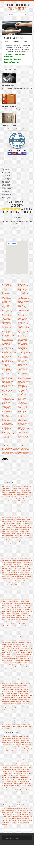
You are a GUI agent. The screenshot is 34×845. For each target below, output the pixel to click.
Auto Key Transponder (23, 344)
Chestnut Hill (7, 754)
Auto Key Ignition (21, 382)
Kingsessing (26, 761)
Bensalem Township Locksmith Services (20, 642)
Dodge (8, 453)
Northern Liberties (19, 789)
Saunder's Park (10, 783)
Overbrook (4, 802)
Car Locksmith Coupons (7, 285)
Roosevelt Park (20, 752)
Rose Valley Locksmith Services (9, 709)
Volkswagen (19, 452)
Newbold (22, 802)
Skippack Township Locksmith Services (10, 658)
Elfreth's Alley (20, 765)
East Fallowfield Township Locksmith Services (16, 513)
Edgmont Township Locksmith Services (19, 693)
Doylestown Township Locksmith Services (11, 625)
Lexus (5, 445)
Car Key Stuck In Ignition (7, 420)
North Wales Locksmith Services (18, 605)
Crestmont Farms (12, 793)
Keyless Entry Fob (22, 427)
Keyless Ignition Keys (22, 360)
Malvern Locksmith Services (17, 586)
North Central (20, 820)
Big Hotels (17, 810)
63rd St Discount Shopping (25, 783)
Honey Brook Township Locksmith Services (20, 570)
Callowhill (9, 750)
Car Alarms (20, 305)
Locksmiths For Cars (22, 340)
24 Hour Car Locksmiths (7, 369)
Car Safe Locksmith (6, 407)
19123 (9, 722)
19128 (26, 726)
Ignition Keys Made (22, 341)
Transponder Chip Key (7, 423)
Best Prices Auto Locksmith (24, 428)
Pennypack (23, 769)
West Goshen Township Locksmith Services (20, 566)
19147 (29, 726)
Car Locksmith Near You (23, 314)
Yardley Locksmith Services (26, 695)
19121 (6, 718)
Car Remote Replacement (23, 362)
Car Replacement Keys (23, 311)
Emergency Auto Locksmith (8, 433)
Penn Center (13, 738)
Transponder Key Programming (25, 352)
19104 (9, 724)
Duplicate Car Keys (6, 437)
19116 (9, 726)
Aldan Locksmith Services (25, 486)
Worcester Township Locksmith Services (15, 539)
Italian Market (7, 795)
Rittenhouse (4, 791)
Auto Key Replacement (23, 321)
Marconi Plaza (10, 746)
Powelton (25, 777)
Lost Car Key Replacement (7, 349)
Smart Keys (4, 302)
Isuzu (6, 451)
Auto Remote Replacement (24, 301)
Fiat (5, 453)
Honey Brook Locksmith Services (22, 666)
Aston (14, 767)
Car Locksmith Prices (6, 309)
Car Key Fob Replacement (7, 362)
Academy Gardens (6, 810)
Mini (19, 449)
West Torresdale (26, 757)
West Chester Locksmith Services (13, 640)
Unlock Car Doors (6, 347)
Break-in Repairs (21, 377)
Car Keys (20, 410)
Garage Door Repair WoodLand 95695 (10, 472)
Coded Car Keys (5, 306)
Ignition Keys (5, 403)
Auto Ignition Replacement (24, 324)
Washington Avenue (20, 808)
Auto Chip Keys (5, 415)
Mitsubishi (4, 449)
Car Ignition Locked (22, 372)
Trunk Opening (5, 289)
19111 (22, 718)
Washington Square (20, 787)
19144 (3, 724)
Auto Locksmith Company (7, 361)
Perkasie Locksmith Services (17, 691)
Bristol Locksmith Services (17, 654)
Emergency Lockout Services (24, 310)
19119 (16, 726)
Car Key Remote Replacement (24, 376)
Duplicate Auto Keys (6, 323)
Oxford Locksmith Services (21, 525)
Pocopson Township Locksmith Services (20, 613)
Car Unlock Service (6, 319)
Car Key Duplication (6, 389)
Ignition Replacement (22, 391)
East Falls (16, 783)
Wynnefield (10, 816)
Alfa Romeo (16, 445)
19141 (9, 728)
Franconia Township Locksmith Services (20, 507)
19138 (29, 722)
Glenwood (27, 759)
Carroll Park (4, 785)
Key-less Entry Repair (22, 294)
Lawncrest (4, 763)
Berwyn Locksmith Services (12, 675)
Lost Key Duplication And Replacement (7, 386)
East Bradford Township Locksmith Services (15, 677)
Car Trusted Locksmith (23, 286)
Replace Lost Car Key (22, 420)
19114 (6, 724)
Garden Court (24, 822)
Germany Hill (17, 800)
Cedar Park (26, 806)
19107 (22, 722)
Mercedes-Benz (13, 452)
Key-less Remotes (22, 353)
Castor (9, 798)
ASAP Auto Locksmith (22, 351)
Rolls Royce (26, 449)
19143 (3, 728)
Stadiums (14, 771)
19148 (22, 726)
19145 (16, 720)
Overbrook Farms (10, 822)
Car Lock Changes (6, 380)
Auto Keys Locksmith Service (24, 298)
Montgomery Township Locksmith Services (11, 543)
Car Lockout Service (22, 412)
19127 (29, 720)
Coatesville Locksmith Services (18, 578)
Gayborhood (18, 763)
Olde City (30, 748)
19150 (6, 720)
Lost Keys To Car (5, 296)
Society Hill (28, 798)
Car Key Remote (21, 424)
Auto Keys (20, 415)
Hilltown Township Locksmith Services (14, 660)
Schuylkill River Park (12, 752)
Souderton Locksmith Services (8, 615)
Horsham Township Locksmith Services (10, 593)
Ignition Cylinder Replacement (8, 366)
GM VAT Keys (20, 365)
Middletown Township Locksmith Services (20, 494)
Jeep (30, 445)
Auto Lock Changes (22, 309)
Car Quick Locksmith (22, 347)
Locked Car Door (21, 322)
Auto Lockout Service (6, 331)
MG (5, 447)
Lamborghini (14, 451)
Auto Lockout (21, 361)
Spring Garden (10, 785)
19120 (26, 720)
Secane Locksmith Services (21, 502)
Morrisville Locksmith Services (22, 668)
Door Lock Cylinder (6, 318)
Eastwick (12, 810)
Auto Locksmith (5, 353)
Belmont (28, 769)
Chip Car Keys (21, 390)
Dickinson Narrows (10, 757)
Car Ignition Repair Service (8, 330)
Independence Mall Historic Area (18, 798)
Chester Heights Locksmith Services (24, 572)
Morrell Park (4, 798)
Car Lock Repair (5, 412)
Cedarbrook (14, 750)
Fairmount (4, 777)
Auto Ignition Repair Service (8, 381)
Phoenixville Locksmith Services (13, 490)
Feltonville (22, 810)
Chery (26, 452)
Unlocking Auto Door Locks (24, 381)
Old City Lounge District (18, 748)
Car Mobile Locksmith (6, 298)
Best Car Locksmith (22, 338)
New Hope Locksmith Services (8, 572)
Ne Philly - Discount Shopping (23, 781)
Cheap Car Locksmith (6, 310)
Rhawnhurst (17, 769)
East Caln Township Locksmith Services (22, 496)
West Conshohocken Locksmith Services (15, 627)
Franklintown (5, 820)
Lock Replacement (22, 336)
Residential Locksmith (9, 106)
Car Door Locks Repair (22, 315)
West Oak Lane (19, 767)
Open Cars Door (21, 402)
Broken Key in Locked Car (7, 300)
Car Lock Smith (5, 425)
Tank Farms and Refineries (9, 808)
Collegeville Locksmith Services (13, 492)
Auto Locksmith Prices (23, 397)
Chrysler (8, 449)
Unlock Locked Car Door (23, 411)
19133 (19, 720)
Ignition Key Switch (6, 432)
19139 (13, 720)
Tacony (30, 810)
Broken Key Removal (22, 416)
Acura (9, 451)
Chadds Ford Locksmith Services (22, 509)
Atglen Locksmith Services (17, 634)
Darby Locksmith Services (21, 632)
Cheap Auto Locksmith (23, 431)
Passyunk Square (19, 757)
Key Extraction (5, 401)
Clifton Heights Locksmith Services (18, 607)
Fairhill (26, 810)
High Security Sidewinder (23, 423)
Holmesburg (20, 761)
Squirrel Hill (26, 754)
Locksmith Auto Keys (6, 328)
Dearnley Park (14, 754)
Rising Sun (7, 738)
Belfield (8, 765)
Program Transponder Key (7, 424)
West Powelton (13, 765)
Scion (3, 447)
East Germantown (12, 787)
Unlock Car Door (5, 414)
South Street (26, 765)
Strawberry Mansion (6, 740)
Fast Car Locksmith (6, 382)
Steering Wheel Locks (22, 282)
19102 (16, 724)
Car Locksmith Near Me (23, 331)
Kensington (4, 800)
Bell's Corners (12, 759)
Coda (3, 445)
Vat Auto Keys (21, 419)
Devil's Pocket (20, 754)
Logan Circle (27, 814)
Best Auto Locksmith (6, 370)
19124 (6, 726)
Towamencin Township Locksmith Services (20, 621)
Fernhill (3, 814)
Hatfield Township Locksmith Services (10, 535)
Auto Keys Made (21, 330)
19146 (19, 718)
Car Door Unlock (5, 365)
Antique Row (14, 777)
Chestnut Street (25, 793)
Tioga (6, 752)
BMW (16, 448)
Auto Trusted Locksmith (7, 390)
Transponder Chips (6, 402)
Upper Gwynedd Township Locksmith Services (16, 652)
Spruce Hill (25, 820)
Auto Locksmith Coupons (7, 356)
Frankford (27, 808)
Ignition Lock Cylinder (22, 326)
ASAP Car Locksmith (22, 345)
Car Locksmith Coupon (23, 356)
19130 (29, 724)
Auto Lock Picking (6, 322)
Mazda (11, 445)
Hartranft (4, 765)
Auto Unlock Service (6, 324)
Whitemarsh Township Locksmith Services (20, 541)
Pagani (22, 449)
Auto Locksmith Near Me (23, 364)
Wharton (29, 775)
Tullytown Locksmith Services (17, 519)
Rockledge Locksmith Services (8, 623)
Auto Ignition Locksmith (7, 378)
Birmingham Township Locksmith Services (20, 533)
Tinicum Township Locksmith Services (10, 554)
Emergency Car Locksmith (23, 327)
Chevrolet (16, 447)
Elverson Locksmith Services (17, 685)
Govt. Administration (15, 740)
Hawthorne (11, 818)
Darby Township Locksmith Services (10, 673)
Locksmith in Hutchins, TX (7, 468)
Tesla (18, 451)
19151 (19, 722)
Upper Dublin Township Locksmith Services (15, 664)
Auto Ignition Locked (22, 403)
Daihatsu (18, 453)
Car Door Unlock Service (23, 307)
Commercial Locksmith (9, 125)
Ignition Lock (20, 302)
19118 (9, 720)
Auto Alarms (20, 374)
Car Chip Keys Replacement (24, 313)
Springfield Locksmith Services (8, 504)
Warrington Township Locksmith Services (20, 591)
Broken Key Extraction (6, 282)
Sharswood (22, 814)
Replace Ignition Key (22, 318)
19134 (19, 726)
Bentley (3, 452)
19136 (16, 718)
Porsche (27, 447)
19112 (12, 726)
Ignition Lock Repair (22, 421)
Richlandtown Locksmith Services (13, 603)
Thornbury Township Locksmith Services (11, 601)
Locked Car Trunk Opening (8, 429)
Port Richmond (9, 748)
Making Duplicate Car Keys (8, 376)
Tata (24, 451)
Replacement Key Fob (7, 317)
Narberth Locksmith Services (26, 707)
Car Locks (4, 326)
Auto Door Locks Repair (23, 436)
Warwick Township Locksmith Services (10, 488)
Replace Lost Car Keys (22, 435)
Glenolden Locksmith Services (13, 597)
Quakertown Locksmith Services (18, 703)
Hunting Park (4, 736)
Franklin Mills (27, 789)
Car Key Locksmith (6, 343)
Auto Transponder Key (23, 343)
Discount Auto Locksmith (23, 285)
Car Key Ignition (5, 427)
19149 (3, 720)
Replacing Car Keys (6, 338)
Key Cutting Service (22, 393)
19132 (6, 722)
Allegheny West (5, 761)
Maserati (26, 448)
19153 (26, 718)
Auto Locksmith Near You (23, 437)
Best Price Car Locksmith (23, 439)
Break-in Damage (6, 387)
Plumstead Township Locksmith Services (15, 523)
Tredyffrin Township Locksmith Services (15, 619)
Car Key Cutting (21, 303)
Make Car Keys (21, 404)
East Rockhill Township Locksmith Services (20, 550)
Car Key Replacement (6, 293)
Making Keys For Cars (6, 351)
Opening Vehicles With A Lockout (9, 383)
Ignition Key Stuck (6, 284)
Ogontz (25, 750)
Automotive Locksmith (9, 86)
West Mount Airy (24, 742)
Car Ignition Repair (22, 300)
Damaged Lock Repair (22, 370)
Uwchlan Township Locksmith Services (14, 576)
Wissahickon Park (20, 795)
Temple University (13, 761)
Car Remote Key (5, 294)
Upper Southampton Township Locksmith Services (17, 582)
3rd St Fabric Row (16, 744)
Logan (26, 800)
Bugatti (22, 448)
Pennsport (22, 740)
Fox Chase (18, 771)
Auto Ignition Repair (6, 393)
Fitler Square (19, 793)
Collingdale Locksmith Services (9, 670)
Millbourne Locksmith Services (18, 547)
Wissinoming (10, 802)
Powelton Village (5, 769)
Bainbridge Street (5, 742)
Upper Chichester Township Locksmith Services (21, 527)
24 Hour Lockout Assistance (24, 355)
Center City (10, 820)
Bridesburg (4, 771)
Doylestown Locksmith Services (13, 611)
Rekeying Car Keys (6, 395)
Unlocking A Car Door (22, 289)
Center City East (26, 767)
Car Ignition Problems (22, 406)
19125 (26, 724)
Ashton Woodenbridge (10, 773)
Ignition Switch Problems (7, 292)
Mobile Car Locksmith (22, 432)
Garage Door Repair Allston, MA (9, 466)
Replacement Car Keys (23, 425)
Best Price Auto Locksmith (7, 339)
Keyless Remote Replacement (24, 378)
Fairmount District (11, 763)
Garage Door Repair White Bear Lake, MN (11, 470)
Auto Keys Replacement (7, 334)
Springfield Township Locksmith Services (15, 681)
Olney (5, 746)
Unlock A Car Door (6, 341)
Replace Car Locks (6, 410)
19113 (13, 722)
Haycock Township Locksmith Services (10, 486)
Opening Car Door (6, 436)
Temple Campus (9, 814)
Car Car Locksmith (22, 288)
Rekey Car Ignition (22, 317)
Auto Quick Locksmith (6, 391)
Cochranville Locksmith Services (18, 588)
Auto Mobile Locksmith (23, 429)
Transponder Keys (22, 394)
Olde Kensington (5, 812)
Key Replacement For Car (23, 366)
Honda (11, 447)
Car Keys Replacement (23, 383)
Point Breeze (20, 777)
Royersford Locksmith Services (13, 556)
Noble (23, 445)
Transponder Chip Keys (7, 408)
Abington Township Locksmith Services (14, 537)
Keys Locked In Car (6, 418)
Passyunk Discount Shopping (12, 804)
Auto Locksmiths (5, 313)
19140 (13, 718)
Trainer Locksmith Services (23, 552)
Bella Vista (26, 763)
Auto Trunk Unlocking (6, 314)
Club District (4, 816)
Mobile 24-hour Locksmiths (8, 435)
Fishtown (23, 800)
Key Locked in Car (22, 319)
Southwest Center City (12, 791)
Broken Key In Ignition (22, 292)
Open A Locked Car (22, 433)
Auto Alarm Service (22, 414)
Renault (26, 453)
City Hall (30, 742)
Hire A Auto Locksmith (22, 373)
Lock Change (5, 359)
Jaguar (11, 453)
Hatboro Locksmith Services (17, 648)
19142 (29, 718)
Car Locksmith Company (23, 389)
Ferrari (18, 448)
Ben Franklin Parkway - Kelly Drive (21, 818)
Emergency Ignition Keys (23, 408)
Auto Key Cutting (5, 397)
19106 (22, 720)
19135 (6, 728)
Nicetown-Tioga (10, 800)
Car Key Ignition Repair (23, 395)
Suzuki (27, 451)
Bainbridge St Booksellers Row (24, 779)
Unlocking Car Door (6, 305)
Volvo (14, 453)
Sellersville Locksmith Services (9, 498)
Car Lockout (4, 439)
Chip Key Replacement (23, 339)
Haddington (6, 806)
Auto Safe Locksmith (22, 386)
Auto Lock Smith (5, 332)
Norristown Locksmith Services (13, 646)
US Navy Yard (16, 816)
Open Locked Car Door (23, 293)
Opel (19, 447)
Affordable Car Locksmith (23, 323)
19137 (3, 726)
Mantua (3, 759)
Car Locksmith (5, 336)
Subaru (14, 449)
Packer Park (20, 750)
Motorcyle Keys (5, 364)
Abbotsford (4, 750)
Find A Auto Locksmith (23, 368)
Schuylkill (18, 742)
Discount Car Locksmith (7, 311)
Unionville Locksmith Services (8, 668)
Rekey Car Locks (5, 297)
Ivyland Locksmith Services (17, 500)
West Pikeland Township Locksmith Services (21, 656)
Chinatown (24, 775)
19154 (26, 722)
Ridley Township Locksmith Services (23, 629)
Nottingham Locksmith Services (23, 670)
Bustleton (4, 744)
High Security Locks (22, 401)
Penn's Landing (17, 822)
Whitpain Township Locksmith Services (14, 558)
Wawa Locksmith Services (7, 496)
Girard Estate (16, 814)
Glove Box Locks (5, 421)
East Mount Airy (13, 779)
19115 (22, 724)
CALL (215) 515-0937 (17, 8)
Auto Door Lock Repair (7, 406)
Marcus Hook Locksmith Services (9, 552)
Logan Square (19, 775)
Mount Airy (13, 775)
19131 (19, 724)
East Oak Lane (16, 802)
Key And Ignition (5, 373)
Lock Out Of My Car (6, 301)
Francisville (24, 771)
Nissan (3, 451)
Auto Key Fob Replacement (24, 290)
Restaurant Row (17, 746)
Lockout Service (21, 284)
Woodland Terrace (12, 781)
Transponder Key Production (24, 359)
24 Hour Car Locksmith (7, 411)
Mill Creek (28, 740)
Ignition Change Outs (22, 348)
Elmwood (9, 777)
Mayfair (27, 804)
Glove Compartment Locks (8, 399)
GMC (10, 448)
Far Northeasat (17, 785)
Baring (23, 812)
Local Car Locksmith (22, 407)
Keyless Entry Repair (6, 344)
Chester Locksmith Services (12, 531)
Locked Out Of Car (22, 418)
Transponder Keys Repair (23, 328)
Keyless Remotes (5, 288)
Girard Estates (5, 781)
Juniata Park (13, 795)
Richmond (12, 769)
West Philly (27, 812)
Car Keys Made (21, 335)
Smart (27, 445)
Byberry (14, 820)
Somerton (13, 789)
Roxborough (12, 742)
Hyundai (7, 448)
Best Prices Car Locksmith (7, 348)
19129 (16, 722)
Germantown (22, 773)
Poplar (17, 773)
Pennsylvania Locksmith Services (18, 515)
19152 (3, 718)
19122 (13, 724)
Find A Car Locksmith (6, 398)
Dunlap (26, 748)
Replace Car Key (21, 385)
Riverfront (27, 795)
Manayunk (4, 783)
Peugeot (23, 447)
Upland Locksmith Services (22, 623)
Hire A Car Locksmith (22, 387)
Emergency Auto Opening (7, 340)
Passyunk (9, 771)
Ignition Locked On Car (7, 315)
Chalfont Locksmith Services (12, 617)
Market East (23, 744)
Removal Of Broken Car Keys (8, 416)
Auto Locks (4, 321)
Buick (8, 445)
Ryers (22, 763)
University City (21, 791)
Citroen (22, 453)
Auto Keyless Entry (6, 345)
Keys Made (4, 419)
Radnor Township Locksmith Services (14, 638)
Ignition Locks (5, 290)
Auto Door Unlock (6, 307)
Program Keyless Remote (7, 303)
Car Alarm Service (6, 286)
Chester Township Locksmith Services (10, 529)
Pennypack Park (19, 806)
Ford (24, 452)
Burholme (18, 736)
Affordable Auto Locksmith (8, 431)
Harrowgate (22, 804)
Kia (11, 449)
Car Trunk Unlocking (22, 398)
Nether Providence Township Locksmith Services (13, 697)
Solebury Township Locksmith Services (10, 574)
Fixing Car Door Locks (6, 327)
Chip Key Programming (7, 428)
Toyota (21, 451)
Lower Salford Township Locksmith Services (11, 568)
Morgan (8, 447)
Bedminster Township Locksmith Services (11, 511)
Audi (17, 449)
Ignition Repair (5, 357)
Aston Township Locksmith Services (14, 562)
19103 (9, 718)
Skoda (20, 445)
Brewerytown (9, 744)
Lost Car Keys (21, 399)
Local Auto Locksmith (22, 369)
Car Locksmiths (5, 360)
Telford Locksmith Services (21, 545)
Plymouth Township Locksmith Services (10, 695)
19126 (3, 722)
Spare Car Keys (5, 394)
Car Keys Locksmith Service (8, 335)
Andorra (7, 759)
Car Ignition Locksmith (23, 380)
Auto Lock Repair (21, 349)
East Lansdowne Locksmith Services (14, 564)
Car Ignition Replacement (7, 374)
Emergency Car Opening (7, 377)
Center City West (11, 736)
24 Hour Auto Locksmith (23, 357)
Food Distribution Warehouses (23, 738)
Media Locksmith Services (21, 699)
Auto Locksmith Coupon (7, 355)
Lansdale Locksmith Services (8, 632)
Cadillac (7, 452)
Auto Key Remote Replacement (9, 352)
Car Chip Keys (5, 404)
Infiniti (12, 448)
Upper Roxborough (20, 759)
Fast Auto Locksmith (6, 368)
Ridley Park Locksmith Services (13, 689)
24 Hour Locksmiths (22, 306)
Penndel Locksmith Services (8, 509)
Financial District (23, 816)
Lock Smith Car (5, 372)
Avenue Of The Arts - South (16, 812)
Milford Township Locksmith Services (19, 599)
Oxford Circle (13, 806)
